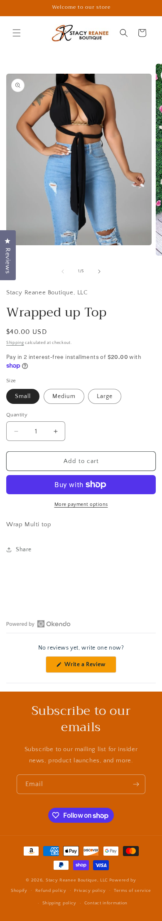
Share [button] (24, 549)
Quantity (16, 415)
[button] (16, 33)
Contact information (106, 903)
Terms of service (132, 890)
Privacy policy (90, 890)
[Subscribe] (136, 784)
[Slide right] (99, 271)
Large (105, 396)
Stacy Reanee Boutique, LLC (77, 880)
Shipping (15, 343)
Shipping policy (59, 903)
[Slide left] (63, 271)
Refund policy (50, 890)
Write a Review (89, 667)
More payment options (81, 504)
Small (23, 396)
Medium (64, 396)
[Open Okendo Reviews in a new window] (38, 624)
